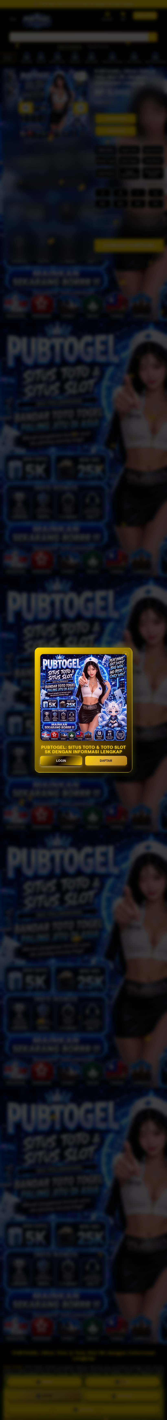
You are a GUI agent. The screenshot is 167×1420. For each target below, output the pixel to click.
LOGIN (61, 760)
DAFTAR (106, 760)
